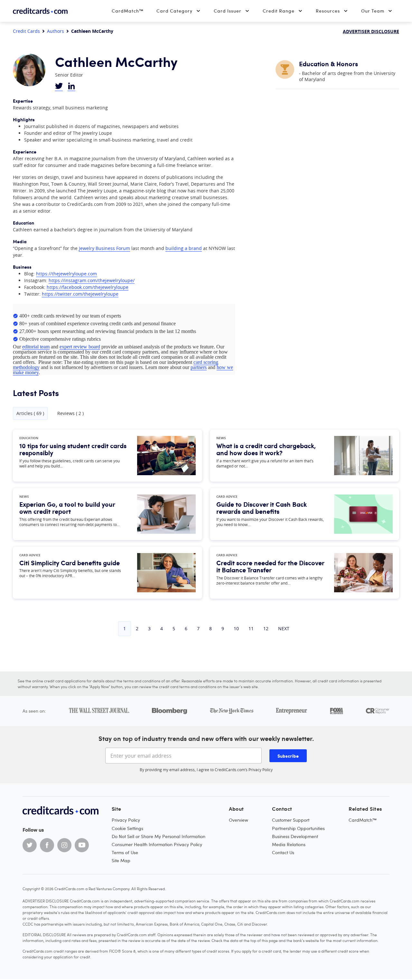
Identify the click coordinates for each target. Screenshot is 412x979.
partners (199, 367)
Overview (238, 820)
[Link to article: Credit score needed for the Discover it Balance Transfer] (363, 572)
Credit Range (279, 11)
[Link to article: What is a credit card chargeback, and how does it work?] (363, 455)
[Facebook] (47, 845)
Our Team (372, 11)
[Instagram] (64, 845)
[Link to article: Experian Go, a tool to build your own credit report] (166, 514)
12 (265, 628)
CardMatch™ (128, 11)
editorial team (36, 346)
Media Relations (288, 844)
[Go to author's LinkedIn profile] (71, 86)
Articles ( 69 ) (30, 413)
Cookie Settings (127, 828)
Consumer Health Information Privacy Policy (157, 844)
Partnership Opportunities (298, 828)
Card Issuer (227, 11)
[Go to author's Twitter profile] (59, 86)
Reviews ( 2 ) (70, 413)
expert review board (80, 346)
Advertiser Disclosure (371, 31)
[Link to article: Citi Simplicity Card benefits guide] (166, 572)
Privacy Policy (260, 769)
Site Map (121, 860)
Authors (55, 31)
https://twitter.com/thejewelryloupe (80, 294)
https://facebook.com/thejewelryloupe (87, 287)
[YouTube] (82, 845)
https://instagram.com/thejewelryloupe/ (92, 280)
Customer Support (290, 820)
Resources (328, 11)
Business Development (295, 836)
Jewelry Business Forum (104, 248)
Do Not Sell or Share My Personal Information (158, 836)
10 (236, 628)
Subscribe (288, 756)
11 (251, 628)
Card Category (174, 11)
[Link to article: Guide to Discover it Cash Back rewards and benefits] (363, 514)
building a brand (183, 248)
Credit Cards (26, 31)
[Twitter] (30, 845)
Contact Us (283, 852)
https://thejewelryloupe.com (66, 274)
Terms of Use (125, 852)
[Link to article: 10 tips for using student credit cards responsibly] (166, 455)
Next (283, 628)
